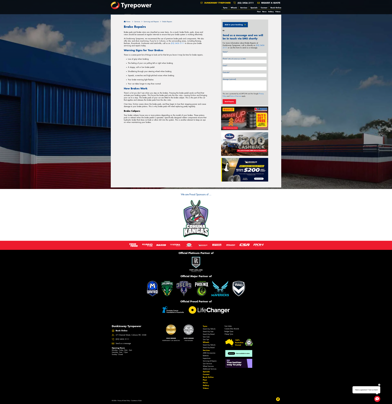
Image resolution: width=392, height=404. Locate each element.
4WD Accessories (209, 353)
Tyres (225, 8)
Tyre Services (207, 364)
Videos (277, 12)
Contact (264, 8)
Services (243, 8)
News (264, 12)
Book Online (276, 8)
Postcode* (226, 72)
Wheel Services (208, 366)
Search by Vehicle (209, 329)
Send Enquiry (229, 101)
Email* (225, 65)
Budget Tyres (228, 331)
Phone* (234, 59)
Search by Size (208, 331)
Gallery (271, 12)
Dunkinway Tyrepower (217, 3)
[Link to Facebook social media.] (278, 399)
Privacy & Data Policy (124, 400)
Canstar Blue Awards (231, 329)
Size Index (228, 326)
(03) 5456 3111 (246, 3)
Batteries (206, 356)
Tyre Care (206, 337)
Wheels (234, 8)
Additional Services (209, 369)
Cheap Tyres (228, 334)
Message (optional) (229, 79)
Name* (225, 52)
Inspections (206, 358)
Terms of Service (235, 96)
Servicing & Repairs (210, 361)
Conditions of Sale (136, 400)
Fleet (259, 12)
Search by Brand (208, 334)
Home (128, 22)
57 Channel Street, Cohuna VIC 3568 (131, 335)
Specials (254, 8)
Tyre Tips (206, 339)
